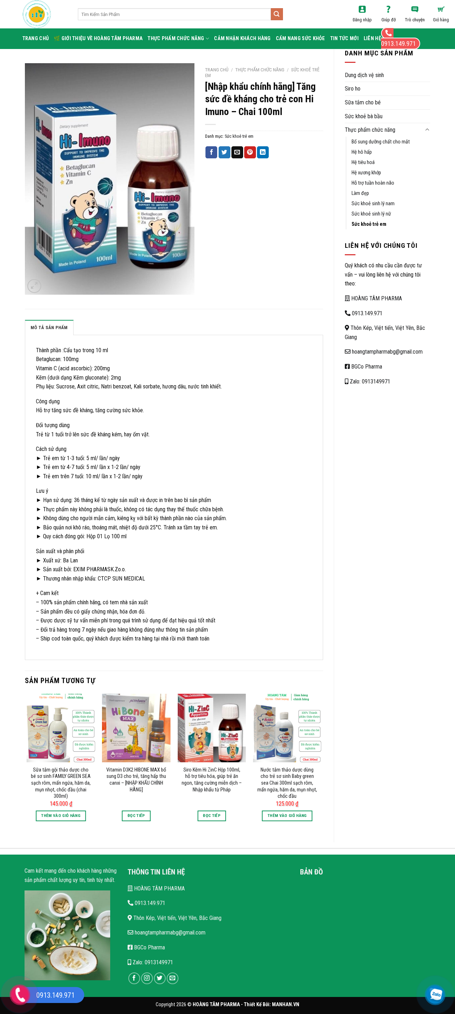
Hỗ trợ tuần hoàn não (373, 183)
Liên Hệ (372, 39)
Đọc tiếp (136, 815)
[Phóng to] (34, 286)
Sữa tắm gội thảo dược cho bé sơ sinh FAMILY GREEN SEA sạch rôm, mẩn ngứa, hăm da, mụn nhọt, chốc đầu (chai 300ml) (61, 783)
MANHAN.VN (285, 1005)
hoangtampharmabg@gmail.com (386, 351)
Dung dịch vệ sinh (364, 75)
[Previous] (27, 762)
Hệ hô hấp (362, 152)
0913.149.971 (366, 313)
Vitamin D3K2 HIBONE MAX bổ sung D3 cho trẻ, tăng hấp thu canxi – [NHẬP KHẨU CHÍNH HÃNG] (136, 780)
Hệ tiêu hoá (363, 162)
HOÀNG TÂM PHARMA (376, 298)
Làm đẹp (360, 193)
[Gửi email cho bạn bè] (237, 152)
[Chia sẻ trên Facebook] (211, 152)
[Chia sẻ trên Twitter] (224, 152)
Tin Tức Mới (344, 39)
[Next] (321, 762)
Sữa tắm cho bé (363, 102)
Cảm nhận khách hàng (242, 39)
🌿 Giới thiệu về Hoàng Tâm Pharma (98, 39)
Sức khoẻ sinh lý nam (373, 204)
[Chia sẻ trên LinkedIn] (263, 152)
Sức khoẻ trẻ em (369, 224)
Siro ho (352, 88)
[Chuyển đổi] (427, 130)
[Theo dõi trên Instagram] (147, 978)
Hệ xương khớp (366, 173)
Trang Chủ (35, 39)
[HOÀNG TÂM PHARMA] (44, 14)
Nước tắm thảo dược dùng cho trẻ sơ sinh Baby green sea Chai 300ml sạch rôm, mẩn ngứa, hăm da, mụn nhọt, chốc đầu (287, 783)
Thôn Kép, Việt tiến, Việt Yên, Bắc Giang (176, 918)
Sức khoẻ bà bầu (363, 116)
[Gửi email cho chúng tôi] (172, 978)
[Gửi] (277, 14)
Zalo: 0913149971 (369, 381)
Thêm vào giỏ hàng (60, 815)
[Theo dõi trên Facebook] (134, 978)
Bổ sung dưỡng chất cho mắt (381, 142)
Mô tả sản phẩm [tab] (49, 327)
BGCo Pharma (366, 366)
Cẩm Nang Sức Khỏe (300, 39)
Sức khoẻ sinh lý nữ (371, 214)
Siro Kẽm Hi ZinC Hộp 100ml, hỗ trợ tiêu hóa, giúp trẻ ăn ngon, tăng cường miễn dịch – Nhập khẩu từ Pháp (212, 780)
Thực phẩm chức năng (176, 39)
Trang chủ (217, 69)
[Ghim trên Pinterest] (250, 152)
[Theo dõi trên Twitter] (160, 978)
